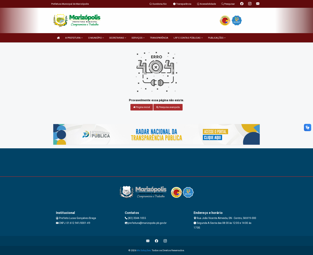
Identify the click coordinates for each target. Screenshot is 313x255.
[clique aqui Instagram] (165, 241)
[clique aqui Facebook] (156, 241)
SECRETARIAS (117, 37)
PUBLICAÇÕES (216, 37)
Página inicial (142, 107)
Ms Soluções (144, 250)
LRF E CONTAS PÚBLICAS (187, 37)
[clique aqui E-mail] (148, 241)
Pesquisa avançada (169, 107)
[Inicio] (58, 37)
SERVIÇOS (137, 37)
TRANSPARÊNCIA (159, 37)
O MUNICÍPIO (95, 37)
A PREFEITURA (73, 37)
